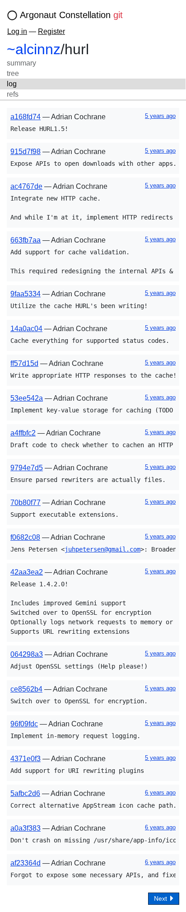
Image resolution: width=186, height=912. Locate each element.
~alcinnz (33, 49)
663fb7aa (25, 240)
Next (161, 898)
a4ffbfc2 (23, 433)
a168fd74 (25, 117)
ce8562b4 (26, 689)
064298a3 (26, 654)
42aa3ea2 (26, 572)
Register (51, 31)
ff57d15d (24, 363)
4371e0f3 (25, 758)
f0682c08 (25, 537)
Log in (17, 31)
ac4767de (26, 186)
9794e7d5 (26, 468)
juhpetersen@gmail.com (102, 549)
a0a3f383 (25, 828)
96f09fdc (24, 724)
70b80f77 (25, 502)
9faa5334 (25, 294)
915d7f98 (25, 151)
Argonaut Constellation (71, 15)
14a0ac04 (26, 328)
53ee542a (26, 398)
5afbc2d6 (25, 793)
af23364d (25, 863)
